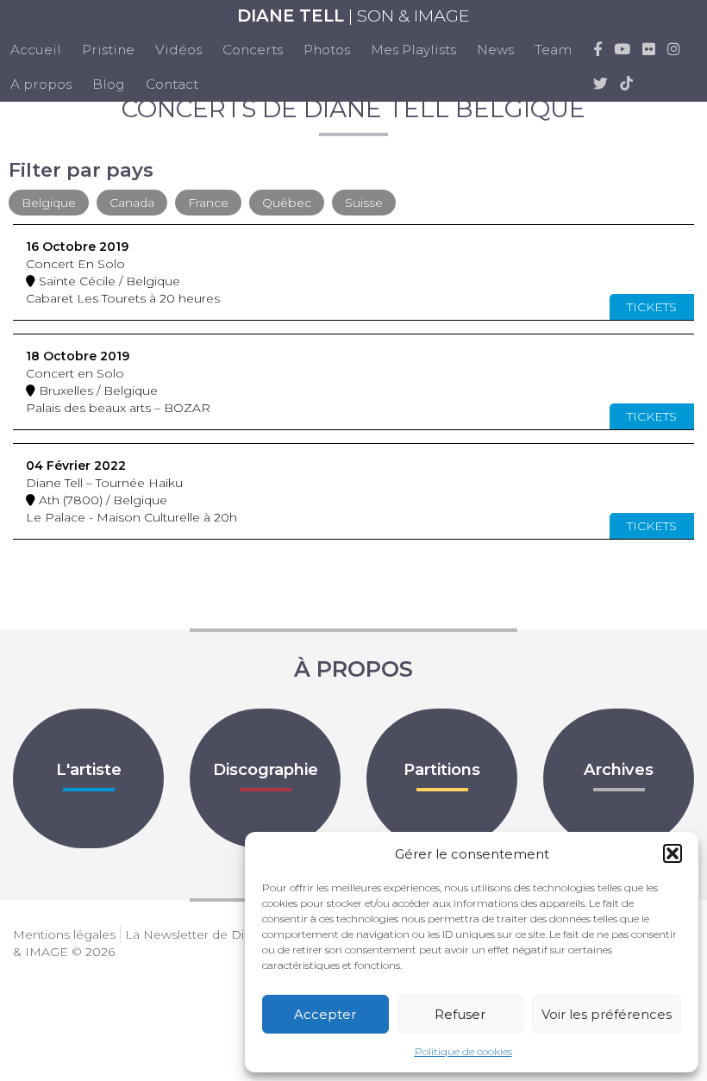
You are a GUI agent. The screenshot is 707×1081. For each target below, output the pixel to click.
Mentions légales (64, 934)
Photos (326, 49)
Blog (108, 84)
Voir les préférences (606, 1014)
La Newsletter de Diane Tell (206, 934)
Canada (131, 202)
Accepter (325, 1014)
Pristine (108, 49)
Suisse (364, 202)
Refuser (460, 1014)
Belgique (49, 202)
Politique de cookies (463, 1051)
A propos (41, 84)
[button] (672, 853)
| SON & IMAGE (353, 15)
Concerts (252, 49)
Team (553, 49)
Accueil (35, 49)
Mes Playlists (413, 49)
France (208, 202)
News (495, 49)
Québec (286, 202)
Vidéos (178, 49)
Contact (172, 84)
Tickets (652, 307)
